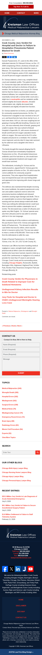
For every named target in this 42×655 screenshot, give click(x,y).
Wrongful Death (10, 392)
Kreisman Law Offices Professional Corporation (21, 22)
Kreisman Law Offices (26, 646)
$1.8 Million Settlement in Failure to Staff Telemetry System (17, 516)
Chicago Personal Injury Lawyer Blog (16, 480)
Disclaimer (21, 606)
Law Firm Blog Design (20, 652)
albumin (25, 102)
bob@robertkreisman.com (21, 558)
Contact (21, 13)
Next (19, 326)
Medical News (9, 409)
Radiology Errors (10, 425)
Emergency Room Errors (13, 417)
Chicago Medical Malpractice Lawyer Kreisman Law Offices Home (21, 624)
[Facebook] (5, 569)
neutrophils (15, 99)
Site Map (21, 611)
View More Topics (9, 437)
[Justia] (24, 569)
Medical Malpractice (14, 311)
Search (37, 452)
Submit (21, 373)
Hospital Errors (10, 396)
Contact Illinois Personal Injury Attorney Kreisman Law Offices (21, 627)
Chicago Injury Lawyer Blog (12, 476)
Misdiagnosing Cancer (12, 413)
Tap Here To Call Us (21, 7)
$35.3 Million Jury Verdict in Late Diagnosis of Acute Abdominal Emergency (19, 498)
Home (7, 13)
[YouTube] (30, 569)
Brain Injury (8, 421)
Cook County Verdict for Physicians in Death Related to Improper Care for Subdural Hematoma (20, 282)
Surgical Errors (10, 405)
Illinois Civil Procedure (12, 429)
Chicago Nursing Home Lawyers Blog (16, 472)
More (36, 13)
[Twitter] (11, 569)
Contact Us (21, 617)
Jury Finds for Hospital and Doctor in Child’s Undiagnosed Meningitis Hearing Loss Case (21, 300)
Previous (6, 326)
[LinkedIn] (18, 569)
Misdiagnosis (25, 311)
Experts (6, 433)
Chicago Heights (15, 263)
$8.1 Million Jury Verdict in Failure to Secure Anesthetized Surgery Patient (19, 507)
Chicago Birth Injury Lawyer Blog (15, 468)
